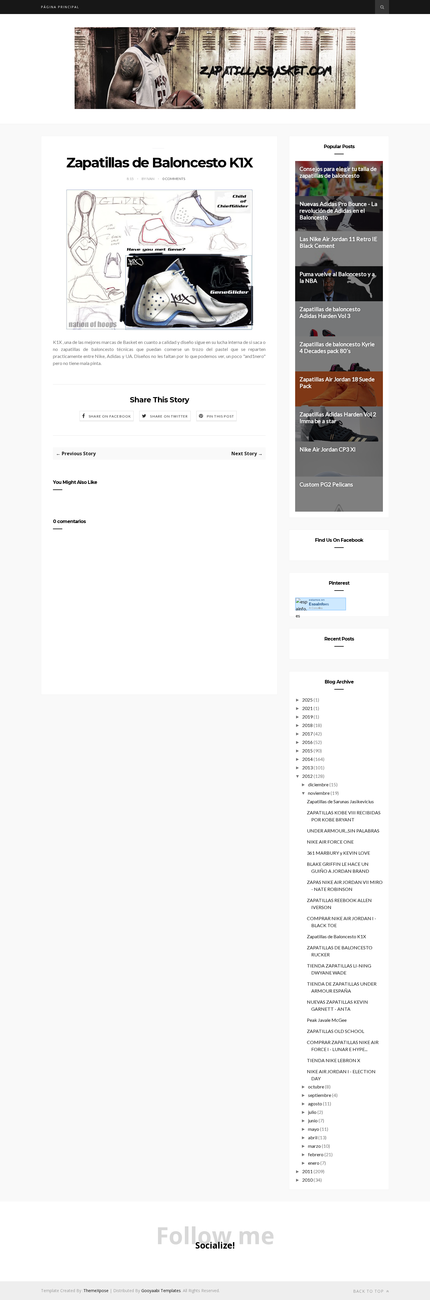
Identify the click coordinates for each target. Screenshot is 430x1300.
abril (312, 1137)
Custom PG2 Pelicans (326, 484)
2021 (307, 708)
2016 (307, 742)
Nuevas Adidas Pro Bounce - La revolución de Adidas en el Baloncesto (338, 210)
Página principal (60, 7)
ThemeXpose (96, 1290)
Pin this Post (220, 416)
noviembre (319, 793)
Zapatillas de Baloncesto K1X (336, 936)
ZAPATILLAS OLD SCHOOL (335, 1031)
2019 (307, 716)
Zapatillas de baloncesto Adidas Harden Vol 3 (330, 312)
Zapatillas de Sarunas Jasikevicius (340, 801)
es (319, 604)
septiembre (319, 1095)
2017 (307, 733)
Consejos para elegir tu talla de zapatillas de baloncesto (338, 172)
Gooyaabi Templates (161, 1290)
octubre (316, 1086)
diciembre (318, 784)
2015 (307, 750)
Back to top (369, 1291)
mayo (313, 1129)
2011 (307, 1171)
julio (312, 1112)
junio (313, 1120)
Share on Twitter (169, 416)
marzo (314, 1146)
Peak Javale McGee (327, 1020)
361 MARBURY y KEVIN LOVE (338, 853)
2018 (307, 725)
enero (313, 1163)
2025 (307, 699)
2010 (307, 1180)
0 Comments (173, 178)
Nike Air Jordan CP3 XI (328, 449)
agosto (315, 1103)
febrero (316, 1154)
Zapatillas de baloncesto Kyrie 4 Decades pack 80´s (337, 347)
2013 (307, 767)
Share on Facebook (110, 416)
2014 (307, 759)
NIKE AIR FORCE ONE (330, 841)
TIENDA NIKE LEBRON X (333, 1060)
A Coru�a (316, 608)
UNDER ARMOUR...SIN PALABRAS (343, 830)
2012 (307, 776)
